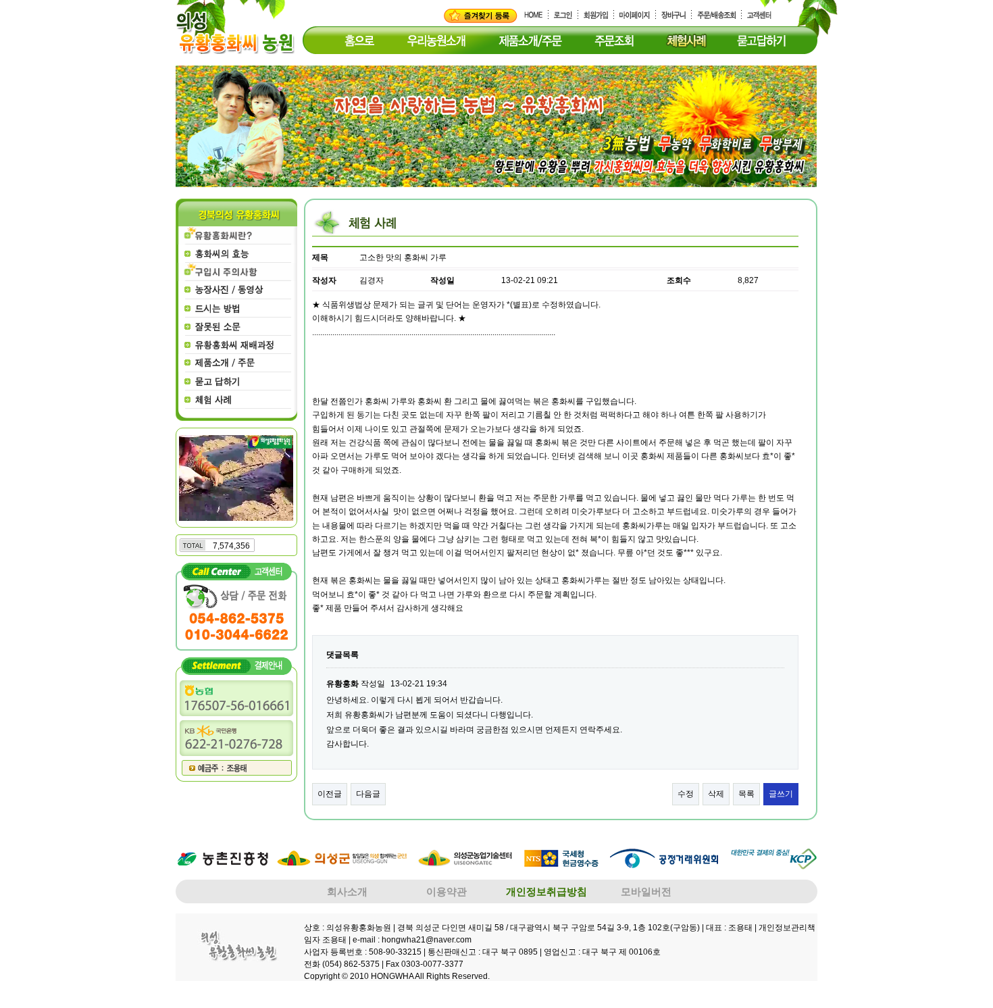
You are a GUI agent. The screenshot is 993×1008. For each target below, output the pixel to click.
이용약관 (446, 891)
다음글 (368, 794)
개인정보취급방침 (546, 891)
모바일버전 (646, 891)
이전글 (329, 794)
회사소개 (347, 891)
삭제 (716, 794)
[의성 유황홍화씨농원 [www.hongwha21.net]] (480, 15)
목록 (746, 794)
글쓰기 (781, 794)
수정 (686, 794)
